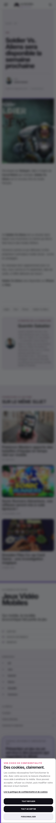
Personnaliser (28, 817)
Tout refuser (28, 801)
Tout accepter (28, 809)
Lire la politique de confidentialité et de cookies (26, 792)
